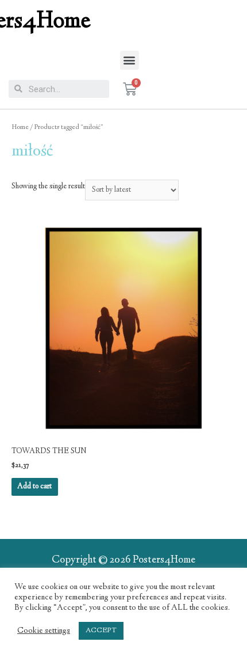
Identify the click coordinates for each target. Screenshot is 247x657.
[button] (129, 60)
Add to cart (34, 486)
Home (20, 127)
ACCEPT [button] (101, 630)
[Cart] (129, 89)
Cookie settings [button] (43, 631)
